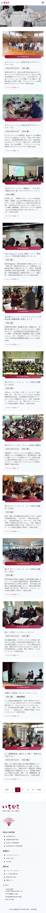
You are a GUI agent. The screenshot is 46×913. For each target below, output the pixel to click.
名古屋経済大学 (10, 836)
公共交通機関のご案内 (11, 894)
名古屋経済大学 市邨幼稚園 (14, 846)
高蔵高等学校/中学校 (12, 839)
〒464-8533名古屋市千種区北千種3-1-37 (13, 890)
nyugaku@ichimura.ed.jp (13, 897)
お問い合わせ (10, 858)
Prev (7, 790)
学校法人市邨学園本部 (12, 843)
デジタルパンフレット (12, 855)
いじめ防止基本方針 (12, 874)
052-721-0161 (9, 899)
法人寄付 (8, 861)
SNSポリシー (10, 880)
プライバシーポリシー (12, 870)
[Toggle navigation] (43, 2)
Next (39, 790)
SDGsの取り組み (11, 877)
